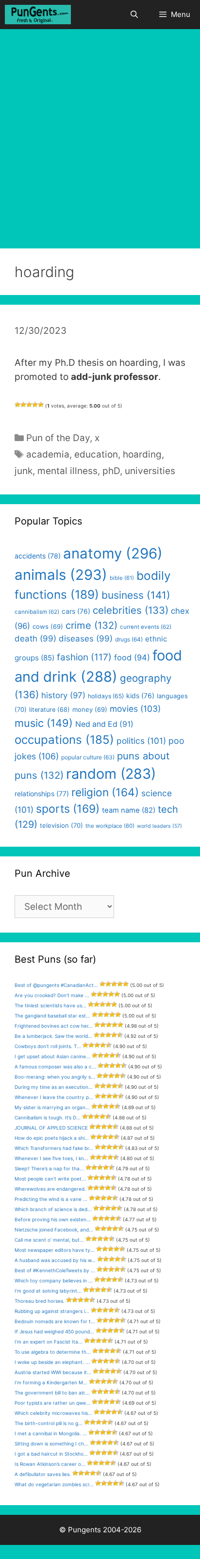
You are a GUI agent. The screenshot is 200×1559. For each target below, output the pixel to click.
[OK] (29, 405)
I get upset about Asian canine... (52, 1056)
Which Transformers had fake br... (54, 1148)
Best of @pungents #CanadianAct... (56, 985)
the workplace (109, 825)
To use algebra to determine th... (53, 1352)
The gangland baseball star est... (52, 1015)
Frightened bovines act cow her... (54, 1026)
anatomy (113, 553)
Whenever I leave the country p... (54, 1097)
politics (141, 741)
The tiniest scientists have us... (50, 1005)
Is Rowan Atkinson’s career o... (50, 1464)
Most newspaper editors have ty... (55, 1250)
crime (91, 625)
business (135, 595)
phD (111, 470)
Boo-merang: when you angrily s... (55, 1077)
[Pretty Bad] (23, 405)
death (35, 638)
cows (48, 626)
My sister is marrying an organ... (52, 1107)
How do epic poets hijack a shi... (52, 1138)
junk (24, 470)
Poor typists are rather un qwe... (52, 1403)
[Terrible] (17, 405)
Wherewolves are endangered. (50, 1189)
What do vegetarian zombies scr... (54, 1484)
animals (61, 574)
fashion (84, 657)
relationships (42, 793)
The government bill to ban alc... (52, 1392)
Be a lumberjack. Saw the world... (53, 1036)
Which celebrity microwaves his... (53, 1413)
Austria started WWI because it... (53, 1372)
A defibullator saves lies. (43, 1474)
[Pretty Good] (35, 405)
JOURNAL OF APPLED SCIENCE (51, 1128)
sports (68, 809)
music (44, 723)
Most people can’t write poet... (50, 1179)
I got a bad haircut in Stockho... (51, 1454)
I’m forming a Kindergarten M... (51, 1382)
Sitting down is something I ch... (51, 1443)
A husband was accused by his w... (55, 1260)
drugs (129, 639)
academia (47, 454)
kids (140, 695)
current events (145, 627)
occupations (64, 740)
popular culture (88, 757)
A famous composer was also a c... (55, 1066)
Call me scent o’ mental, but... (49, 1240)
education (96, 454)
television (61, 825)
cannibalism (37, 611)
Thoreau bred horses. (40, 1301)
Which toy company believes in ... (54, 1280)
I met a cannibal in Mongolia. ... (51, 1433)
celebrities (130, 610)
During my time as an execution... (54, 1087)
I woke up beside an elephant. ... (52, 1362)
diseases (86, 638)
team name (128, 810)
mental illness (67, 470)
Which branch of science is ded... (53, 1209)
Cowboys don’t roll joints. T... (48, 1046)
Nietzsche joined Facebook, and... (54, 1229)
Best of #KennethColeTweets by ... (55, 1270)
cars (76, 611)
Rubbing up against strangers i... (52, 1311)
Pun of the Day (58, 437)
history (63, 695)
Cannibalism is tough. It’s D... (48, 1117)
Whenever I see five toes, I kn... (51, 1158)
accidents (38, 556)
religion (105, 792)
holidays (106, 696)
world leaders (159, 826)
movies (135, 709)
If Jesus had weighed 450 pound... (54, 1331)
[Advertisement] (100, 134)
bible (122, 577)
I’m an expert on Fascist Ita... (49, 1342)
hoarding (142, 454)
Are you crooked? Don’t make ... (52, 995)
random (111, 773)
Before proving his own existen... (53, 1219)
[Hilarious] (41, 405)
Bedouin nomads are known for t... (55, 1321)
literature (49, 709)
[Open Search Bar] (133, 14)
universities (150, 470)
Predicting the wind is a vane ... (51, 1199)
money (89, 709)
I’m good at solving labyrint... (48, 1291)
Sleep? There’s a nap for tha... (49, 1168)
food (132, 657)
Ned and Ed (104, 724)
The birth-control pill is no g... (49, 1423)
